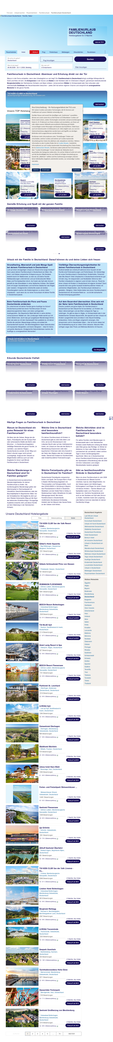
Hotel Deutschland (91, 535)
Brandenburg (89, 594)
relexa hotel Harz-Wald (49, 766)
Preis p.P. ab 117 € (73, 577)
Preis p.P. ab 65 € (73, 618)
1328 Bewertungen (46, 815)
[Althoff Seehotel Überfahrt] (22, 855)
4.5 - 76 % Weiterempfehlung (47, 838)
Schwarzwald (89, 655)
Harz (86, 613)
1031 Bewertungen (46, 551)
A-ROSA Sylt (45, 706)
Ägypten (87, 583)
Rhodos (87, 650)
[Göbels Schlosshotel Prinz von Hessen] (22, 571)
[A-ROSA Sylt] (22, 713)
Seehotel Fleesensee (49, 807)
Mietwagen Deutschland (93, 570)
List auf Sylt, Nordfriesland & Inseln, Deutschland (50, 709)
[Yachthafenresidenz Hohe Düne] (22, 976)
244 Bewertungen (45, 957)
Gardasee (88, 605)
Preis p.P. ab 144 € (73, 1025)
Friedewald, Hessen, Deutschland (52, 569)
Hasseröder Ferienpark (49, 990)
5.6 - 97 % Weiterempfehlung (47, 575)
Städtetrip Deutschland (93, 529)
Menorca (88, 636)
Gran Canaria (89, 608)
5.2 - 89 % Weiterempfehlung (47, 1026)
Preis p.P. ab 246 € (73, 983)
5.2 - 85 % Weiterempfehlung (47, 980)
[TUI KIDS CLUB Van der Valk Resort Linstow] (22, 530)
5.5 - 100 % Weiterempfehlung (48, 960)
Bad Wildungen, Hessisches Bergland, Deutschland (49, 547)
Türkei (87, 680)
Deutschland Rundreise (93, 532)
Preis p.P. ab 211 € (73, 861)
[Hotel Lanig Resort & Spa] (22, 652)
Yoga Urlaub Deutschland (93, 556)
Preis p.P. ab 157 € (73, 1003)
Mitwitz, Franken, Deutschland (51, 749)
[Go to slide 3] (57, 253)
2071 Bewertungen (46, 977)
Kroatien (87, 627)
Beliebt (73, 518)
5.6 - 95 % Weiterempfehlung (47, 717)
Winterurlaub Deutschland (94, 551)
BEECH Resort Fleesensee (51, 665)
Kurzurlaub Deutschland (93, 521)
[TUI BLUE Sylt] (22, 632)
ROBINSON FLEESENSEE (51, 584)
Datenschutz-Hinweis (43, 148)
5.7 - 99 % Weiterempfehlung (47, 737)
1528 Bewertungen (46, 614)
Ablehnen (36, 170)
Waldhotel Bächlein (48, 746)
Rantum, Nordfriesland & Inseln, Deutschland (51, 628)
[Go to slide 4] (59, 253)
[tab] (11, 52)
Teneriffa (88, 669)
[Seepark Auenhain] (22, 956)
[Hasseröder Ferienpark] (22, 997)
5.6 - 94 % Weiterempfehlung (47, 595)
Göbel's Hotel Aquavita (49, 543)
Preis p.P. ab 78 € (73, 557)
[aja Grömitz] (22, 834)
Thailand (88, 683)
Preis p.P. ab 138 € (73, 902)
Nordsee (88, 638)
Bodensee (88, 591)
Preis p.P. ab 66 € (73, 740)
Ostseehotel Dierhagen (49, 726)
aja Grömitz (44, 827)
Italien (87, 622)
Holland (87, 616)
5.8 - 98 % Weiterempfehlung (47, 919)
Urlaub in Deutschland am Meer (94, 544)
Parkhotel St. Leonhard (49, 685)
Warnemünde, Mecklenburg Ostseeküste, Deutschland (49, 973)
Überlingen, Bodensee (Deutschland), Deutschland (49, 689)
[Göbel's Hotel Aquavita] (22, 550)
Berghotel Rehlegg (48, 908)
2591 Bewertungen (46, 591)
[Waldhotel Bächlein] (22, 753)
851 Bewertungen (45, 855)
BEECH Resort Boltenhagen (52, 604)
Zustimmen (76, 170)
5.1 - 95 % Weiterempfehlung (47, 554)
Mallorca (88, 633)
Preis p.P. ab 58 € (73, 638)
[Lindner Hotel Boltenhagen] (22, 895)
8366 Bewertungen (46, 533)
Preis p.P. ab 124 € (73, 598)
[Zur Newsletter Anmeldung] (111, 419)
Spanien (87, 664)
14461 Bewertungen (46, 797)
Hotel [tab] (23, 52)
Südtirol (87, 666)
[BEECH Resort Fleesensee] (22, 672)
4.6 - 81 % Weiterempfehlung (47, 537)
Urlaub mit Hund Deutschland (95, 523)
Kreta (86, 624)
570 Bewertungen (45, 751)
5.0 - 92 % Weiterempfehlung (47, 800)
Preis (39, 518)
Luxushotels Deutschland (93, 565)
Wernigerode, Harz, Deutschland (52, 992)
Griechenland (89, 611)
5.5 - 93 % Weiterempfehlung (47, 940)
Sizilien (87, 661)
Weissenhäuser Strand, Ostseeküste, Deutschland (48, 793)
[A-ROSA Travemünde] (22, 936)
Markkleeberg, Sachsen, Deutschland (48, 953)
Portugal (88, 647)
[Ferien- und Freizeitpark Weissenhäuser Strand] (22, 794)
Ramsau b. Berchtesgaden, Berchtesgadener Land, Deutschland (52, 912)
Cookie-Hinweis (63, 143)
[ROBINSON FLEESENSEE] (22, 591)
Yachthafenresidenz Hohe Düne (53, 969)
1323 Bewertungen (46, 936)
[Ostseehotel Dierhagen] (22, 733)
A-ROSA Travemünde (49, 929)
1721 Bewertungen (46, 673)
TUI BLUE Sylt (45, 624)
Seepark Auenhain (47, 949)
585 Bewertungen (45, 733)
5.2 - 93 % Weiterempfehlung (47, 676)
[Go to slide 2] (55, 253)
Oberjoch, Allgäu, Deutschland (51, 647)
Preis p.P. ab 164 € (73, 537)
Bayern (87, 588)
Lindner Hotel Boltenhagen (51, 888)
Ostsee (87, 644)
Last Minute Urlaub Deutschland (91, 517)
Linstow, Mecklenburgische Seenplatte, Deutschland (49, 529)
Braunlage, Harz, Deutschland (51, 769)
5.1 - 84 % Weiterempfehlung (47, 775)
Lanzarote (88, 630)
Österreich (88, 641)
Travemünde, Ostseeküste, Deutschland (49, 932)
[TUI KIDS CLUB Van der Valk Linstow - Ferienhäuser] (22, 875)
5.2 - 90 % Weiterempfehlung (47, 696)
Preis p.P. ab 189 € (73, 882)
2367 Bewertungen (46, 916)
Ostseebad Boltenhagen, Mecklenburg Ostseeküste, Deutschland (48, 609)
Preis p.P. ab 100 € (73, 841)
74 (59, 1033)
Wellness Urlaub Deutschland (95, 554)
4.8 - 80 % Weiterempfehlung (47, 818)
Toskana (87, 675)
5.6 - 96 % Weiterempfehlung (47, 653)
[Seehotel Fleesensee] (22, 814)
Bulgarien (88, 599)
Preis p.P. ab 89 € (73, 760)
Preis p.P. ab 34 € (73, 801)
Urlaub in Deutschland (92, 568)
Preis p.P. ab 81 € (73, 699)
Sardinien (88, 652)
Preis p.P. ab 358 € (73, 922)
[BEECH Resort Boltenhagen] (22, 611)
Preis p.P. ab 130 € (73, 943)
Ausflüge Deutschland (92, 559)
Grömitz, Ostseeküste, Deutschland (47, 831)
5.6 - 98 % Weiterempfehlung (47, 859)
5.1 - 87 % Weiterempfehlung (47, 635)
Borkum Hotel (89, 537)
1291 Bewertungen (46, 835)
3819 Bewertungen (46, 898)
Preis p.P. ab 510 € (73, 658)
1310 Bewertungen (46, 1022)
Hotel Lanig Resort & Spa (50, 645)
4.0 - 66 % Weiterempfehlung (47, 755)
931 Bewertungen (45, 571)
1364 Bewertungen (46, 713)
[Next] (105, 230)
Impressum (35, 164)
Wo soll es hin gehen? (14, 58)
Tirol (86, 672)
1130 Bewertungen (46, 995)
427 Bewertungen (45, 650)
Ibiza (86, 619)
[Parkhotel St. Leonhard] (22, 692)
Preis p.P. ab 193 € (73, 963)
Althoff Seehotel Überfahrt (51, 848)
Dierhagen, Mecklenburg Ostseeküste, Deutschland (48, 729)
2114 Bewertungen (46, 632)
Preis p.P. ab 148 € (73, 719)
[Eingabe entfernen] (34, 60)
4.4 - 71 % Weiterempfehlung (47, 998)
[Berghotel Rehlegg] (22, 916)
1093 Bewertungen (46, 772)
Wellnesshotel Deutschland (94, 526)
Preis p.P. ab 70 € (73, 679)
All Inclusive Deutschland (93, 540)
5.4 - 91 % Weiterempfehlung (47, 617)
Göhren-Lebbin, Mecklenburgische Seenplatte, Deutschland (52, 587)
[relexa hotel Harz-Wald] (22, 774)
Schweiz (87, 658)
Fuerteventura (89, 602)
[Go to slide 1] (53, 253)
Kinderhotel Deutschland (93, 562)
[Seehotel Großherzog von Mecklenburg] (22, 1017)
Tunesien (88, 678)
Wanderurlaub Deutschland (94, 548)
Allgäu (87, 585)
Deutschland (89, 596)
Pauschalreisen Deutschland (95, 573)
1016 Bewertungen (46, 693)
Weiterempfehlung (56, 518)
